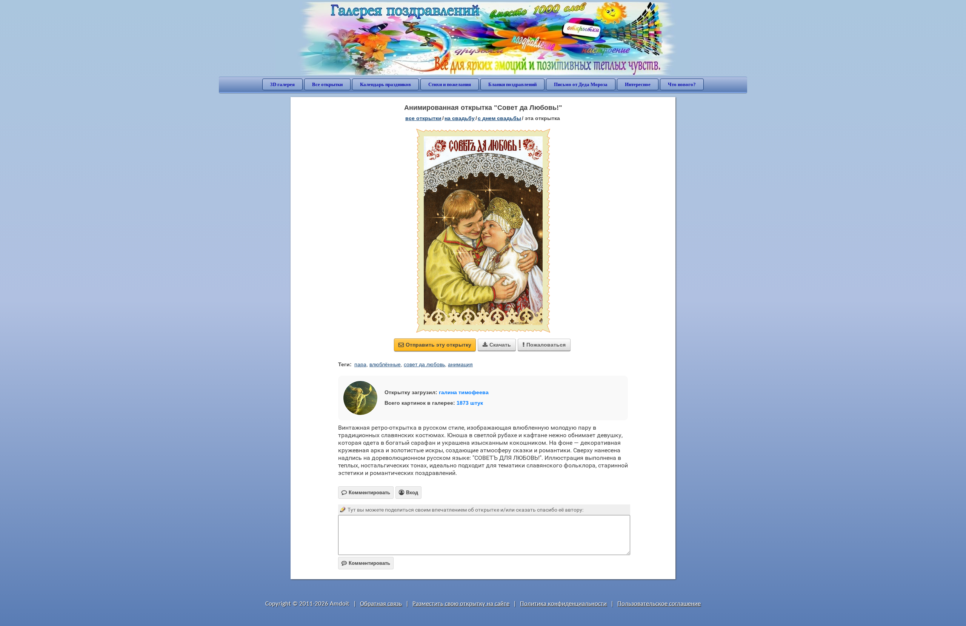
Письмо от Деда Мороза (581, 84)
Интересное (638, 84)
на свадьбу (460, 118)
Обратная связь (381, 604)
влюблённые (385, 364)
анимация (460, 364)
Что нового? (682, 84)
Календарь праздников (385, 84)
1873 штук (470, 403)
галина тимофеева (464, 392)
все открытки (423, 118)
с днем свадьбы (499, 118)
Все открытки (327, 84)
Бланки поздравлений (512, 84)
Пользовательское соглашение (659, 604)
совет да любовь (424, 364)
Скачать (497, 345)
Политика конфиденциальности (563, 604)
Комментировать (365, 563)
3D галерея (282, 84)
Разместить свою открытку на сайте (460, 604)
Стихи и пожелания (449, 84)
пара (360, 364)
